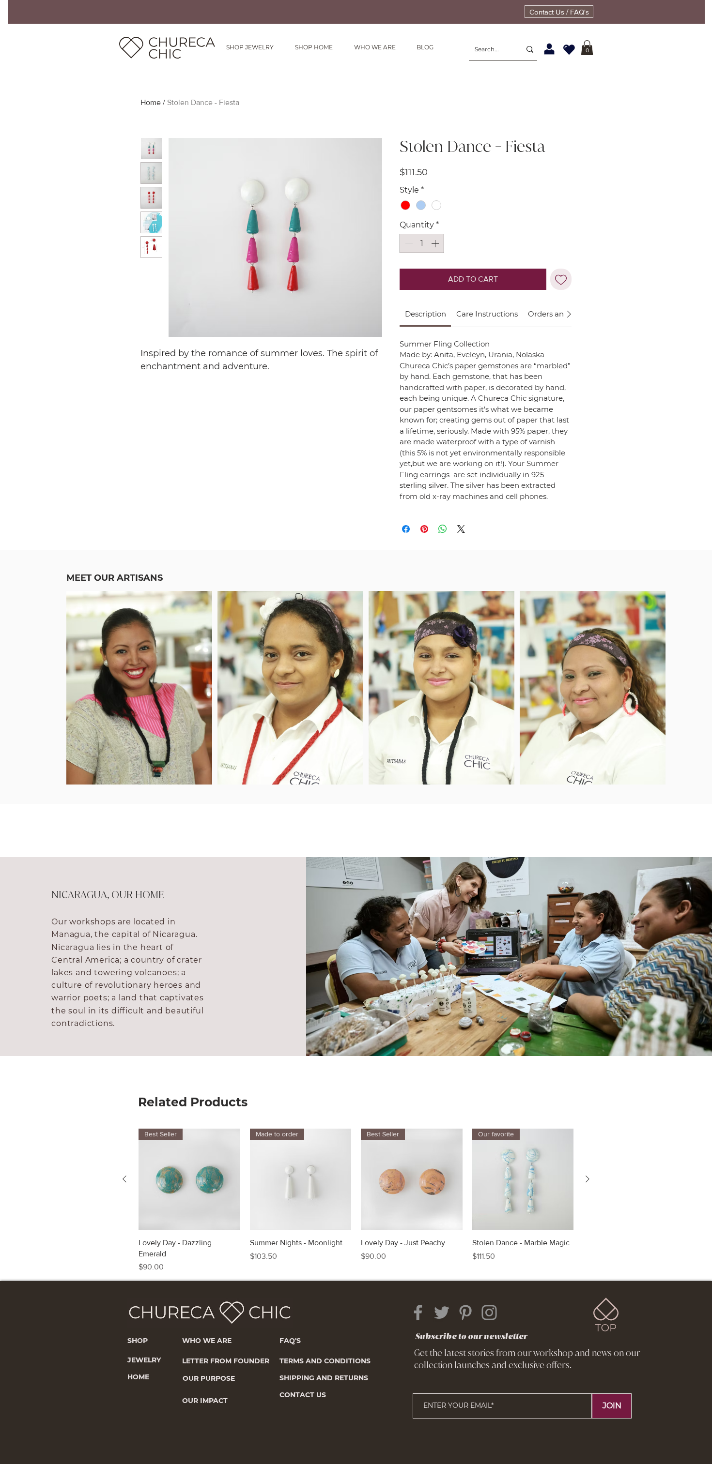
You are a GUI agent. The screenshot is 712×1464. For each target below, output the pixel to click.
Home (150, 102)
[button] (587, 47)
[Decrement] (408, 243)
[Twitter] (442, 1312)
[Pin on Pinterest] (424, 529)
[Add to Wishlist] (561, 279)
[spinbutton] (422, 243)
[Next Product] (587, 1179)
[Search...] (530, 49)
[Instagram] (489, 1312)
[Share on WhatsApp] (443, 529)
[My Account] (549, 49)
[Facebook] (418, 1312)
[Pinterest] (465, 1312)
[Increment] (436, 243)
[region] (139, 716)
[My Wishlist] (569, 49)
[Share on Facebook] (406, 529)
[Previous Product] (124, 1179)
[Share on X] (461, 529)
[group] (356, 1200)
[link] (425, 313)
